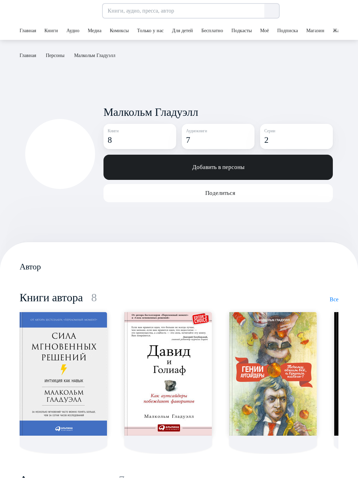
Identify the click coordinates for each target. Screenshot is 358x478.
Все (334, 299)
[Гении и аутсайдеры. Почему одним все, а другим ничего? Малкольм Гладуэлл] (273, 374)
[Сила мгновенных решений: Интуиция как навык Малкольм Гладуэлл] (63, 374)
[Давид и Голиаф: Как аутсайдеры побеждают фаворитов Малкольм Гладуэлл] (168, 374)
